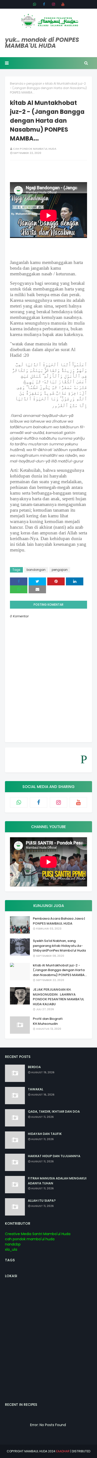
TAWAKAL (35, 1089)
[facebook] (44, 4)
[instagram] (53, 4)
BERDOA (34, 1067)
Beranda (16, 83)
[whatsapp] (34, 4)
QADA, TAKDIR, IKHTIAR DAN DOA (54, 1111)
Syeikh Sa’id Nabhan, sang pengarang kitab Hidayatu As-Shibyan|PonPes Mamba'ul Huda (59, 945)
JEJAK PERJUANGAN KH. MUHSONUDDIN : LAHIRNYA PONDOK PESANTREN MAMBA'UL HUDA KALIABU (58, 996)
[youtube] (63, 4)
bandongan (36, 570)
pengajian (34, 83)
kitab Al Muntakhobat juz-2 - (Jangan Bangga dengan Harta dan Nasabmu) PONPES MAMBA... (60, 970)
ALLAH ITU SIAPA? (42, 1200)
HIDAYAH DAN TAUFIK (45, 1133)
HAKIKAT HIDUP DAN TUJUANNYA (54, 1156)
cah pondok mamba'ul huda (34, 149)
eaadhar (63, 1451)
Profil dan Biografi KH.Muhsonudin (47, 1021)
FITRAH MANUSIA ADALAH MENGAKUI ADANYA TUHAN (57, 1181)
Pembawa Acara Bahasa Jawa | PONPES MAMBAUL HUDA (59, 921)
